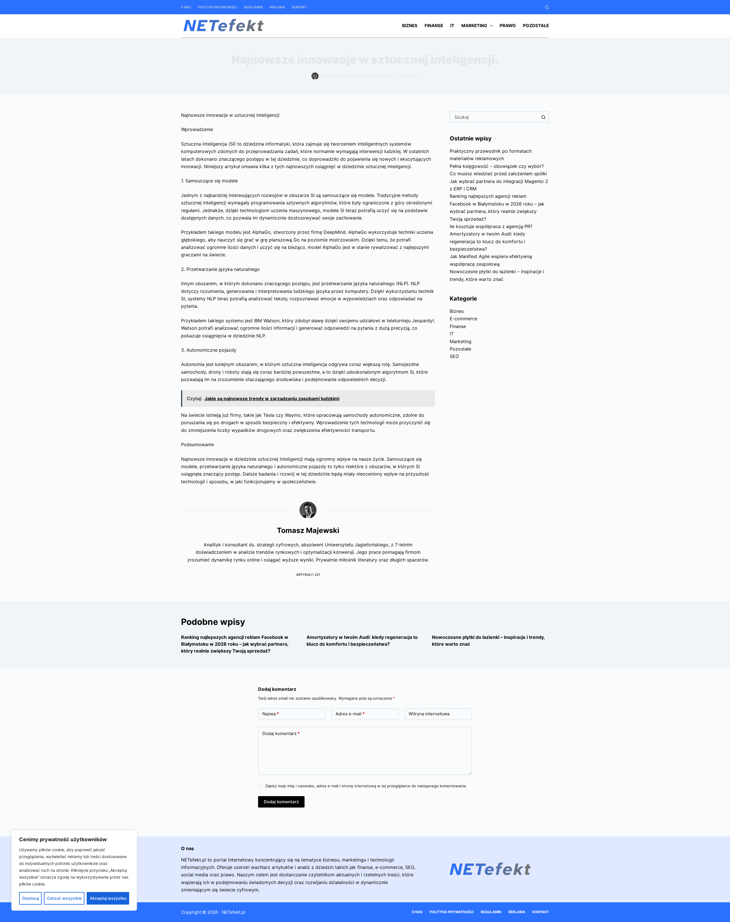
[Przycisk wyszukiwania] (543, 117)
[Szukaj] (547, 7)
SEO (454, 356)
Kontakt (299, 7)
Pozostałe (536, 25)
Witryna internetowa (429, 713)
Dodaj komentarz (281, 733)
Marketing (474, 25)
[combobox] (494, 117)
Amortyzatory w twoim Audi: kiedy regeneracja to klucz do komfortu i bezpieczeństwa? (487, 241)
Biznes (409, 25)
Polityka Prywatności (217, 7)
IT (452, 25)
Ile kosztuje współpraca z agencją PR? (491, 226)
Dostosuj (30, 898)
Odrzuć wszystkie (64, 898)
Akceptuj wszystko (108, 898)
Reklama (277, 7)
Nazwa (270, 713)
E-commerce (463, 318)
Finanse (434, 25)
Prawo (508, 25)
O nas (186, 7)
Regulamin (253, 7)
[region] (74, 870)
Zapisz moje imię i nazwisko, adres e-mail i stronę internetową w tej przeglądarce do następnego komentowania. (366, 786)
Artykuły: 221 (308, 575)
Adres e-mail (350, 713)
